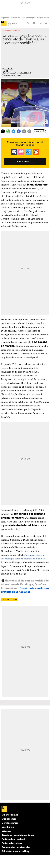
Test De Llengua (28, 18)
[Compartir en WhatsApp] (8, 131)
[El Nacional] (4, 23)
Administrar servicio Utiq (15, 851)
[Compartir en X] (3, 131)
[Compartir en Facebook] (19, 131)
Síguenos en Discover (10, 18)
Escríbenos (8, 827)
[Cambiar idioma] (40, 23)
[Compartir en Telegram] (13, 131)
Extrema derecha (9, 599)
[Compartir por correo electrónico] (24, 131)
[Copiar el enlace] (29, 131)
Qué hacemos (9, 819)
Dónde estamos (10, 823)
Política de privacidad (13, 839)
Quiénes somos (10, 815)
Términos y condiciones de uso (18, 835)
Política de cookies (12, 843)
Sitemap (6, 831)
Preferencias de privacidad (16, 847)
